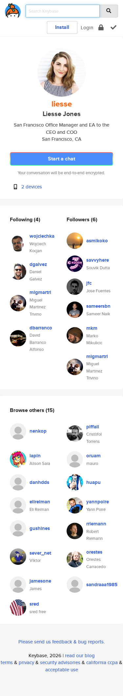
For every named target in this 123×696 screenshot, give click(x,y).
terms (7, 662)
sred (34, 604)
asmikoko (97, 240)
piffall (92, 426)
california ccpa (102, 662)
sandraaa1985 (101, 584)
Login (87, 27)
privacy (26, 662)
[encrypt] (101, 27)
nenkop (38, 431)
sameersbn (98, 306)
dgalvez (38, 264)
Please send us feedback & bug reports (61, 641)
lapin (35, 455)
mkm (91, 328)
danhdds (39, 482)
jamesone (40, 581)
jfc (89, 283)
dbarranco (41, 327)
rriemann (96, 523)
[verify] (113, 27)
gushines (40, 528)
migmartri (40, 292)
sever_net (40, 553)
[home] (13, 9)
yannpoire (97, 501)
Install (62, 27)
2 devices (31, 186)
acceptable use (61, 669)
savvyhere (97, 260)
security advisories (60, 662)
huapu (93, 482)
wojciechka (42, 236)
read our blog (80, 655)
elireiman (40, 501)
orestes (94, 552)
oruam (93, 455)
